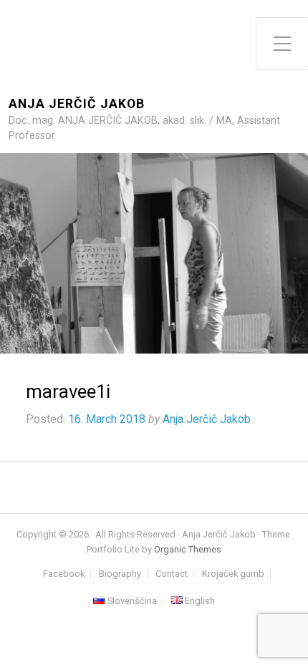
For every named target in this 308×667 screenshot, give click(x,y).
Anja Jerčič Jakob (77, 104)
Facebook (64, 574)
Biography (120, 574)
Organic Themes (187, 549)
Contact (171, 574)
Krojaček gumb (233, 574)
